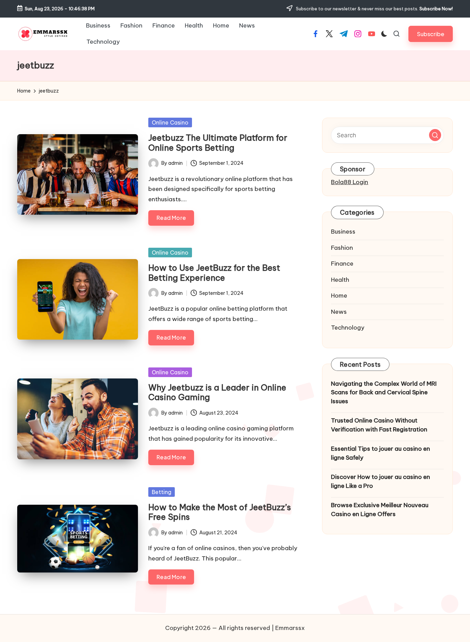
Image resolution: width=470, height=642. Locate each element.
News (339, 311)
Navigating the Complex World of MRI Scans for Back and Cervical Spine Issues (384, 392)
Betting (161, 492)
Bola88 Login (349, 182)
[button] (430, 34)
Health (340, 279)
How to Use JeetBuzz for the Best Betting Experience (214, 273)
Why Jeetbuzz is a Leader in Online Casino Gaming (217, 392)
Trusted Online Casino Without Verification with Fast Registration (379, 425)
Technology (347, 328)
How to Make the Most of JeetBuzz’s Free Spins (219, 512)
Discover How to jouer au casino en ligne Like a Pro (380, 481)
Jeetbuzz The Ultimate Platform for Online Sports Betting (217, 142)
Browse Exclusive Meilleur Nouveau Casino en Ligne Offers (379, 510)
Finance (342, 264)
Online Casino (170, 122)
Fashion (342, 248)
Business (343, 232)
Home (339, 296)
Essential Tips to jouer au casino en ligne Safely (380, 453)
